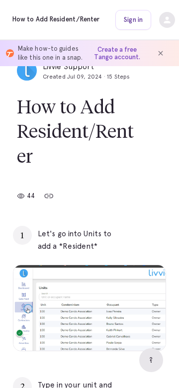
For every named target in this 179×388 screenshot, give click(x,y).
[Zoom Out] (124, 331)
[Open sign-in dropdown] (167, 20)
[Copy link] (49, 196)
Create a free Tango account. (117, 53)
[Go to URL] (137, 234)
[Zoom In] (146, 331)
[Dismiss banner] (161, 53)
